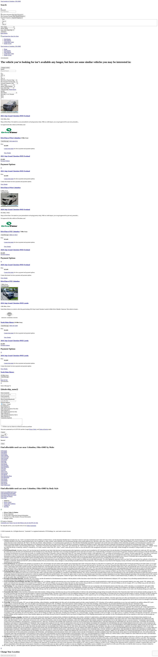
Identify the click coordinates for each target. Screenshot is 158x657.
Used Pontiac (4, 480)
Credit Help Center (9, 42)
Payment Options (5, 161)
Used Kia (3, 470)
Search (2, 69)
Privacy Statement (8, 514)
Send (2, 435)
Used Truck (13, 495)
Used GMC (4, 462)
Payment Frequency (6, 18)
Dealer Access (7, 43)
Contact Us (7, 505)
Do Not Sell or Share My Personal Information (16, 515)
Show (2, 95)
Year (2, 74)
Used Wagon (9, 496)
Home (5, 49)
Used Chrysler (4, 458)
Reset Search (4, 33)
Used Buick (4, 453)
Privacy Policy (33, 429)
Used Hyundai (4, 465)
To (2, 23)
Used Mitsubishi (5, 477)
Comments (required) (6, 418)
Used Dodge (4, 459)
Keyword (3, 10)
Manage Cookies (8, 518)
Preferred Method (5, 402)
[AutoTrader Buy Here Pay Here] (10, 36)
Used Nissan (4, 479)
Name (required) (5, 393)
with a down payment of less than (9, 408)
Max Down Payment (6, 14)
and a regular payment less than (9, 411)
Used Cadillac (4, 455)
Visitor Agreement (31, 525)
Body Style (4, 30)
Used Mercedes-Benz (6, 476)
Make (2, 27)
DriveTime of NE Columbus (10, 231)
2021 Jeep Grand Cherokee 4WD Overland (15, 116)
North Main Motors (7, 322)
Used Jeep (3, 468)
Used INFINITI (5, 467)
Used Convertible (5, 492)
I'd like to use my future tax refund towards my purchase (17, 426)
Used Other (4, 498)
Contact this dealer (9, 148)
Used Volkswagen (5, 485)
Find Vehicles (7, 40)
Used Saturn (4, 482)
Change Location (5, 67)
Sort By (3, 91)
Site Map (6, 506)
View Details (7, 153)
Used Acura (4, 450)
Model (2, 28)
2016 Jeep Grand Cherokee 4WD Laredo (14, 303)
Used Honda (4, 464)
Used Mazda (4, 474)
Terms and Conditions (9, 503)
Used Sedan (12, 493)
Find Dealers (7, 39)
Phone (7, 399)
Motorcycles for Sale (25, 523)
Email (8, 404)
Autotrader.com (5, 523)
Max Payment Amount (6, 16)
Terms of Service (43, 429)
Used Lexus (4, 471)
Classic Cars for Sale (14, 523)
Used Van (3, 496)
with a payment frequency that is (9, 415)
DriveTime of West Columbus (11, 138)
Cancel (3, 432)
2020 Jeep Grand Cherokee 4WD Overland (15, 209)
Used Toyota (4, 483)
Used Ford (3, 461)
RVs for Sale (34, 523)
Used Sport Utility (5, 495)
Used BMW (4, 452)
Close (2, 443)
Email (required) (5, 396)
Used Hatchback (5, 493)
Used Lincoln (4, 473)
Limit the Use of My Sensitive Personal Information (17, 517)
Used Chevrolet (5, 456)
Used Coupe (13, 492)
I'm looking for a (5, 405)
